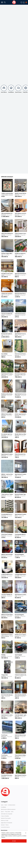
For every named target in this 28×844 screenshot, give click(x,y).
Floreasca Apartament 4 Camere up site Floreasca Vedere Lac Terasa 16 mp (21, 374)
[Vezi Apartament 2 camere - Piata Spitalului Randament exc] (21, 466)
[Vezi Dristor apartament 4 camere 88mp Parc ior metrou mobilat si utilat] (21, 406)
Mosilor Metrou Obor (20, 434)
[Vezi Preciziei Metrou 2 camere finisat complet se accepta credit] (7, 506)
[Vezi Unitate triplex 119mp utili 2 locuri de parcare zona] (7, 245)
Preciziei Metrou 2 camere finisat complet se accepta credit (7, 514)
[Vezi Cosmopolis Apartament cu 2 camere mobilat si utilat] (21, 526)
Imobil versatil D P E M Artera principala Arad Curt (21, 253)
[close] (26, 833)
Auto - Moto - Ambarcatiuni (8, 805)
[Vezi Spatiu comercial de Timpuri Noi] (21, 185)
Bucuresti (17, 194)
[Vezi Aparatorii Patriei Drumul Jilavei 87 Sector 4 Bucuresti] (21, 265)
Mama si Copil (4, 820)
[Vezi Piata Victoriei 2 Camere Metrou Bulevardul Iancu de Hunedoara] (21, 446)
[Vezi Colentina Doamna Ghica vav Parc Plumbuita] (20, 305)
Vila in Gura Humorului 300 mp (7, 233)
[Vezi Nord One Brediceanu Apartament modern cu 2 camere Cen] (7, 686)
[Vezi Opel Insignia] (21, 646)
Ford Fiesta (4, 755)
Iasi (16, 676)
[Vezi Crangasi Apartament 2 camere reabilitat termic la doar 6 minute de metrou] (20, 566)
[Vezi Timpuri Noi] (7, 666)
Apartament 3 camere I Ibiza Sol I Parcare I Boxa (7, 374)
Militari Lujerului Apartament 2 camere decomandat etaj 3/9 (7, 554)
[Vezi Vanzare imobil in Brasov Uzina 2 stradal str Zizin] (7, 305)
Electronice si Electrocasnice (8, 809)
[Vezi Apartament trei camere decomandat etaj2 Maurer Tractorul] (21, 325)
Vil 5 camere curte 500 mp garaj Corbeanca (21, 213)
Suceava (3, 235)
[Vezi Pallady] (7, 646)
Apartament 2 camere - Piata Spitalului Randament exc (21, 474)
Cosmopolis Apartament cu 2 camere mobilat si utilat (21, 534)
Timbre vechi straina (7, 193)
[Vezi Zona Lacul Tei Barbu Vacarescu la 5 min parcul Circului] (7, 526)
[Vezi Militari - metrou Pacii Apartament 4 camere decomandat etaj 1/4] (7, 466)
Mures (16, 515)
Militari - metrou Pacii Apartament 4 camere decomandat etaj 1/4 (7, 474)
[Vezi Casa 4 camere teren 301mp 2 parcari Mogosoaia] (21, 225)
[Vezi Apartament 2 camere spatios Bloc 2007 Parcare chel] (21, 586)
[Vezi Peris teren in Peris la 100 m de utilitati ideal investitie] (21, 345)
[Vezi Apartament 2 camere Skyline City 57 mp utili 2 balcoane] (21, 506)
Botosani (3, 716)
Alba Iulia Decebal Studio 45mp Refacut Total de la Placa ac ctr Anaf (21, 695)
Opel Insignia (18, 655)
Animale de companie (6, 814)
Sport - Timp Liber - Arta (7, 811)
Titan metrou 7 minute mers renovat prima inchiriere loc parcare (7, 494)
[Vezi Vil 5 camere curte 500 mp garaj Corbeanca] (21, 205)
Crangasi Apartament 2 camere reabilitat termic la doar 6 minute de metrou (21, 574)
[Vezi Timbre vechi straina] (7, 185)
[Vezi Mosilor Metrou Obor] (20, 426)
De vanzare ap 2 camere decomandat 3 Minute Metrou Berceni (7, 434)
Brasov (3, 315)
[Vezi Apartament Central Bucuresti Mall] (21, 767)
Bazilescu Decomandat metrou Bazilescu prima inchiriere (7, 394)
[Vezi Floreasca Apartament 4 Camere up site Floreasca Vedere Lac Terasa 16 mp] (21, 365)
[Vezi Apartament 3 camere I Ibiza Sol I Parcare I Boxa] (7, 365)
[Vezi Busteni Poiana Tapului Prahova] (21, 486)
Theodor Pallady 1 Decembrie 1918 (7, 594)
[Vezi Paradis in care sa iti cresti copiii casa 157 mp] (7, 265)
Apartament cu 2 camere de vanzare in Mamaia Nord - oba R (21, 394)
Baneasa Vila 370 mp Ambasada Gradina (21, 293)
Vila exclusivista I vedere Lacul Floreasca (7, 213)
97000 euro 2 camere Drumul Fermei (21, 634)
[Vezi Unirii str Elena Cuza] (20, 727)
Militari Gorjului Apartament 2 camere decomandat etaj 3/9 (7, 614)
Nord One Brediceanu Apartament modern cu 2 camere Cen (7, 695)
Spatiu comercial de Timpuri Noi (21, 193)
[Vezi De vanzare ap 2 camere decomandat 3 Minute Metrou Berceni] (7, 426)
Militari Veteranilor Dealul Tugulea (7, 414)
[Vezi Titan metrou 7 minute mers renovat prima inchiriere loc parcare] (7, 486)
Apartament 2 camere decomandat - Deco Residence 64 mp (7, 454)
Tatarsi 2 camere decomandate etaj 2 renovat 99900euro (21, 675)
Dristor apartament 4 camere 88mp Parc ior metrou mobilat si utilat (21, 414)
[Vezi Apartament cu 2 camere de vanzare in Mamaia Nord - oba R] (20, 386)
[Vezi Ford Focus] (7, 727)
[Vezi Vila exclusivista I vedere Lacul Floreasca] (7, 205)
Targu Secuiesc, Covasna (7, 194)
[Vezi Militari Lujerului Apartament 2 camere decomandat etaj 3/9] (7, 546)
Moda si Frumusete (6, 818)
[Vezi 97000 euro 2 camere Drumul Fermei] (20, 626)
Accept (14, 841)
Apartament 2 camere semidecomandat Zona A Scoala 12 (7, 715)
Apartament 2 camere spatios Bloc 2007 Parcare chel (21, 594)
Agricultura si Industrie (6, 822)
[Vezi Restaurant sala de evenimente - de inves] (7, 325)
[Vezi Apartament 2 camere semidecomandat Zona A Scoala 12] (7, 707)
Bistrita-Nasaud (5, 636)
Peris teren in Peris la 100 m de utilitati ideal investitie (21, 354)
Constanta (17, 395)
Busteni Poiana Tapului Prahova (21, 494)
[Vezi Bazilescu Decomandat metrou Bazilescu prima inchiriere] (7, 386)
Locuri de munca (5, 827)
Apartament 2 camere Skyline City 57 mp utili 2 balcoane (21, 514)
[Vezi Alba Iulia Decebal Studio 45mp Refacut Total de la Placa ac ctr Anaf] (21, 686)
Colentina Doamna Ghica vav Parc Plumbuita (21, 313)
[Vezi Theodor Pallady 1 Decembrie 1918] (7, 586)
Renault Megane (19, 554)
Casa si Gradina (5, 816)
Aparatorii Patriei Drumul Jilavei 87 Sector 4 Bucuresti (21, 273)
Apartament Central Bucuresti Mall (21, 775)
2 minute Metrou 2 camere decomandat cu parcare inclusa (7, 574)
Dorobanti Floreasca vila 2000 (7, 775)
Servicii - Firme (4, 825)
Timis (2, 696)
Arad (16, 255)
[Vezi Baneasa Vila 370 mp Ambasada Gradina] (21, 285)
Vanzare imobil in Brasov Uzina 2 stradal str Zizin (7, 313)
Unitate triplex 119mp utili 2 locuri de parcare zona (7, 253)
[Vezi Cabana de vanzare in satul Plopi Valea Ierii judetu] (7, 285)
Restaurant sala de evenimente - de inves (7, 334)
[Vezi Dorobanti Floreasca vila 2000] (7, 767)
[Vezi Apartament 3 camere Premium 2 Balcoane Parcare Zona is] (7, 626)
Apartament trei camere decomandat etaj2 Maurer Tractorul (21, 334)
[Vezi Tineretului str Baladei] (20, 747)
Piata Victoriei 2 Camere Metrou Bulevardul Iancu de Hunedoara (21, 454)
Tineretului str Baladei (21, 755)
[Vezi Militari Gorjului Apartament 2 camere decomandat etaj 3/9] (7, 606)
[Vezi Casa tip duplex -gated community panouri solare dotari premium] (21, 707)
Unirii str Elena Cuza (20, 735)
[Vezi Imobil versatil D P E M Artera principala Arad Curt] (21, 245)
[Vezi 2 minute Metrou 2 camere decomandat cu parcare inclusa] (7, 566)
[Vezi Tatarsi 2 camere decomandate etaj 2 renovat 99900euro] (20, 666)
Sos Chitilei (4, 354)
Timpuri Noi (4, 675)
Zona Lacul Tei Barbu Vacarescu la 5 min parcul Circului (7, 534)
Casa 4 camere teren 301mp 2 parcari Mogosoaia (21, 233)
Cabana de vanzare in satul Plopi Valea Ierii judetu (7, 293)
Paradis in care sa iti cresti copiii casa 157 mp (7, 273)
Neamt (3, 275)
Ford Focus (4, 735)
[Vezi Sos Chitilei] (7, 345)
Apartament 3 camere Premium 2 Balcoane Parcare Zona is (7, 634)
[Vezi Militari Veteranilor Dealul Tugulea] (7, 406)
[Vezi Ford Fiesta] (7, 747)
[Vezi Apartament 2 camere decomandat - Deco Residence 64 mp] (7, 446)
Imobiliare (3, 807)
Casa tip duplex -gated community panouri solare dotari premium (21, 715)
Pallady (3, 655)
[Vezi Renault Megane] (21, 546)
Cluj (2, 255)
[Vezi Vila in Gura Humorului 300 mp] (7, 225)
